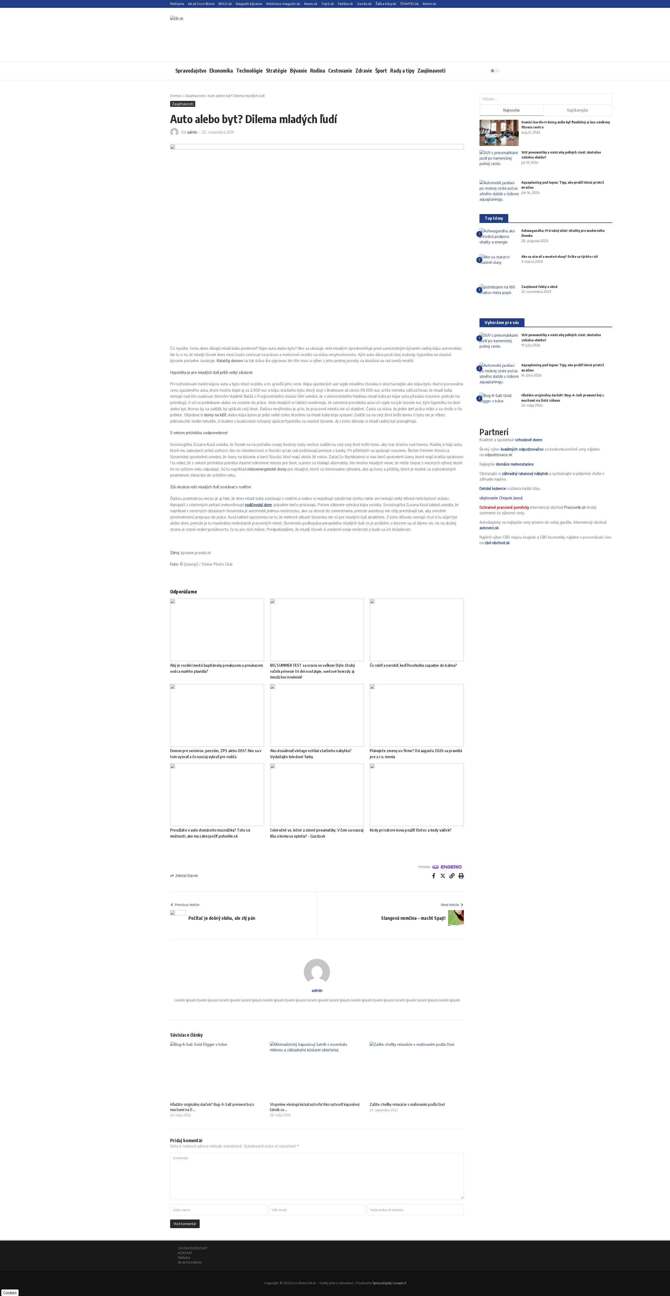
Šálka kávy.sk (386, 4)
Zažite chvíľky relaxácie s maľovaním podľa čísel (407, 1104)
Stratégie (276, 70)
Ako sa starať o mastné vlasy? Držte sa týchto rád (559, 256)
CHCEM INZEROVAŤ (192, 1248)
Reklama (177, 4)
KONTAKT (185, 1253)
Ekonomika (221, 70)
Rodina (317, 70)
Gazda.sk (364, 4)
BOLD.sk (225, 4)
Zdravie (363, 70)
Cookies (10, 1292)
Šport (381, 70)
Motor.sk (429, 4)
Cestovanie (340, 70)
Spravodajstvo (190, 70)
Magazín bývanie (249, 4)
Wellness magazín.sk (283, 4)
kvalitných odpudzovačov (522, 449)
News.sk (310, 4)
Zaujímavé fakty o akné (539, 287)
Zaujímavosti (431, 70)
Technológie (249, 70)
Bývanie (298, 70)
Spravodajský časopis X (389, 1283)
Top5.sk (327, 4)
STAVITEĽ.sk (409, 4)
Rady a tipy (402, 70)
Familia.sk (345, 4)
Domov (176, 96)
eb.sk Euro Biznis (201, 4)
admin (192, 132)
